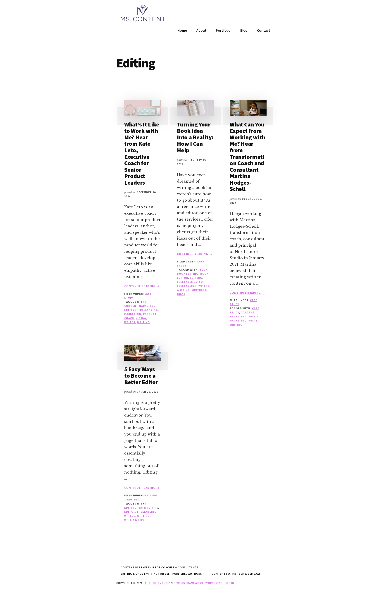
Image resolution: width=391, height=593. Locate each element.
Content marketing (140, 305)
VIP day (141, 318)
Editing (130, 310)
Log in (229, 583)
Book (203, 269)
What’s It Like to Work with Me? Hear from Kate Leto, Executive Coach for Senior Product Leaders (141, 153)
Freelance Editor (191, 281)
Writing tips (134, 520)
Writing (143, 322)
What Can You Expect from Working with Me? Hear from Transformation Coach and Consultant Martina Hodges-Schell (247, 157)
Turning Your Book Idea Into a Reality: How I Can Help (195, 137)
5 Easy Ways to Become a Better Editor (141, 375)
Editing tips (148, 507)
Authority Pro (156, 583)
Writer (129, 322)
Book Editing (187, 273)
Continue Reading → (142, 286)
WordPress (214, 583)
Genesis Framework (188, 583)
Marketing (132, 314)
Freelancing (148, 310)
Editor (129, 511)
